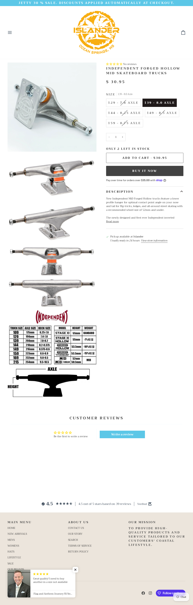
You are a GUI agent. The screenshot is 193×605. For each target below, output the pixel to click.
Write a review (122, 434)
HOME (11, 528)
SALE (11, 563)
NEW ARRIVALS (17, 534)
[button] (114, 64)
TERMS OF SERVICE (80, 546)
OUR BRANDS (16, 569)
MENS (11, 540)
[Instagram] (150, 593)
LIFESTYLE (14, 557)
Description (119, 191)
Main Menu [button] (20, 522)
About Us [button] (78, 522)
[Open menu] (13, 32)
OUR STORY (75, 534)
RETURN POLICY (78, 551)
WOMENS (13, 546)
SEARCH (73, 540)
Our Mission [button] (142, 522)
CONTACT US (76, 528)
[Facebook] (143, 593)
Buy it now (144, 170)
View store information (154, 241)
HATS (11, 551)
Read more (112, 221)
